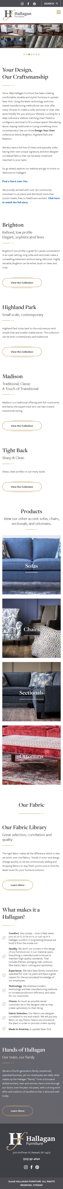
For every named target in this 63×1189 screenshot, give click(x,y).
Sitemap (37, 1185)
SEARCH (49, 3)
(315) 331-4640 (31, 1159)
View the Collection (22, 282)
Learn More (17, 885)
